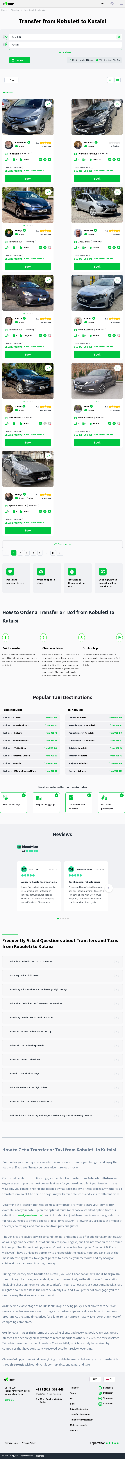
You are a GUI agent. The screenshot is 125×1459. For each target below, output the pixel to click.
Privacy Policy (28, 1443)
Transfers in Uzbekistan (81, 1420)
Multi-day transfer (79, 1425)
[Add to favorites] (48, 104)
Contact (74, 1430)
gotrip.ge (9, 1400)
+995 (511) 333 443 (50, 1389)
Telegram (56, 1393)
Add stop (67, 52)
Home (4, 10)
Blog (72, 1404)
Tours (73, 1393)
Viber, (49, 1393)
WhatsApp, (41, 1393)
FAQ (72, 1398)
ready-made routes (30, 1215)
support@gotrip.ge (14, 1394)
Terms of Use (11, 1443)
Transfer (15, 10)
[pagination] (5, 553)
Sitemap (40, 1456)
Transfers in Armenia (80, 1414)
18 (53, 552)
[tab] (62, 962)
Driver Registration (79, 1409)
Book (28, 178)
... (46, 552)
